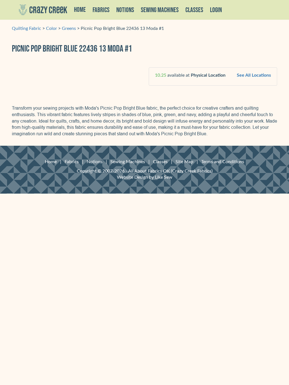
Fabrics (72, 162)
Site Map (184, 162)
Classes (194, 10)
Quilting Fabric (26, 28)
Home (80, 10)
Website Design (132, 177)
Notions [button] (125, 10)
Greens (69, 28)
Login (216, 10)
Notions (94, 162)
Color (51, 28)
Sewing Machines (160, 10)
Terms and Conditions (222, 162)
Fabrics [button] (101, 10)
